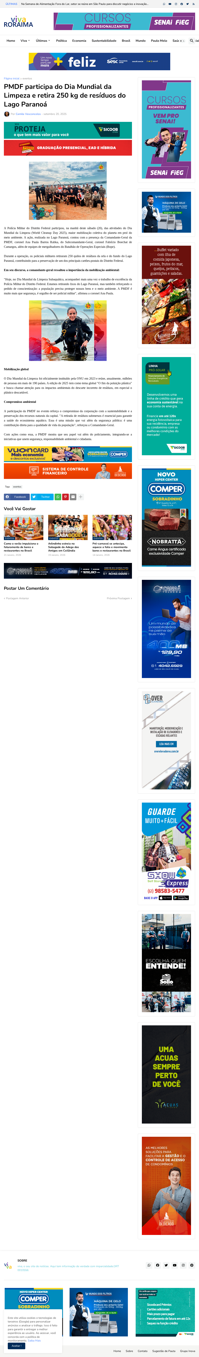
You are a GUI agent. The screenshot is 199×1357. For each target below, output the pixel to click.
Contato (143, 1351)
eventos (27, 78)
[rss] (193, 4)
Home (11, 41)
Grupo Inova (187, 1351)
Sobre (129, 1351)
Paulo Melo (159, 41)
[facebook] (182, 4)
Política (61, 41)
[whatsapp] (164, 4)
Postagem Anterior (17, 598)
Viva (24, 41)
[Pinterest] (65, 497)
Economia (79, 41)
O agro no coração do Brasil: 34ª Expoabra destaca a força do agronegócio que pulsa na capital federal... (84, 4)
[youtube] (170, 4)
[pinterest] (192, 1265)
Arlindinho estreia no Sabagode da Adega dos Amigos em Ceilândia (63, 547)
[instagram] (176, 4)
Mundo (141, 41)
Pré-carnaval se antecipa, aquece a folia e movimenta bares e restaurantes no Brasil (112, 547)
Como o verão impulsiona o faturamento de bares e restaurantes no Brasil (21, 547)
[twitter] (187, 4)
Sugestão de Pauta (163, 1351)
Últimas (41, 41)
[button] (182, 41)
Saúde (177, 41)
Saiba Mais (34, 1340)
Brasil (126, 41)
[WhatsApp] (58, 497)
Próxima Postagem (118, 598)
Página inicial (11, 78)
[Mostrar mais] (80, 497)
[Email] (73, 497)
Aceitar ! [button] (16, 1346)
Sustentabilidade (104, 41)
